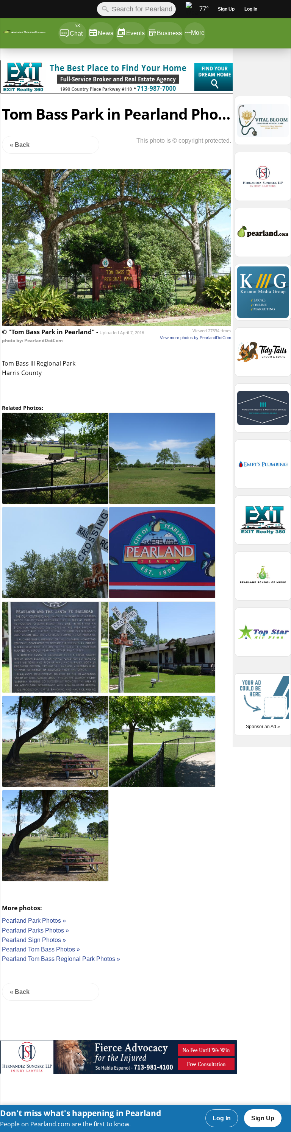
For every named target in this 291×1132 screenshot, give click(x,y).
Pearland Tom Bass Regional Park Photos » (61, 959)
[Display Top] (118, 57)
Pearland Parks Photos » (35, 930)
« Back (20, 145)
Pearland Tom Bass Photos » (41, 949)
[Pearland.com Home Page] (29, 33)
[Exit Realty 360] (118, 92)
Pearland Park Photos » (34, 920)
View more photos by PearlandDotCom (195, 337)
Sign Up (262, 1118)
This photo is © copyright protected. (183, 140)
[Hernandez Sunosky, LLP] (118, 1072)
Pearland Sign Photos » (34, 940)
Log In (222, 1118)
